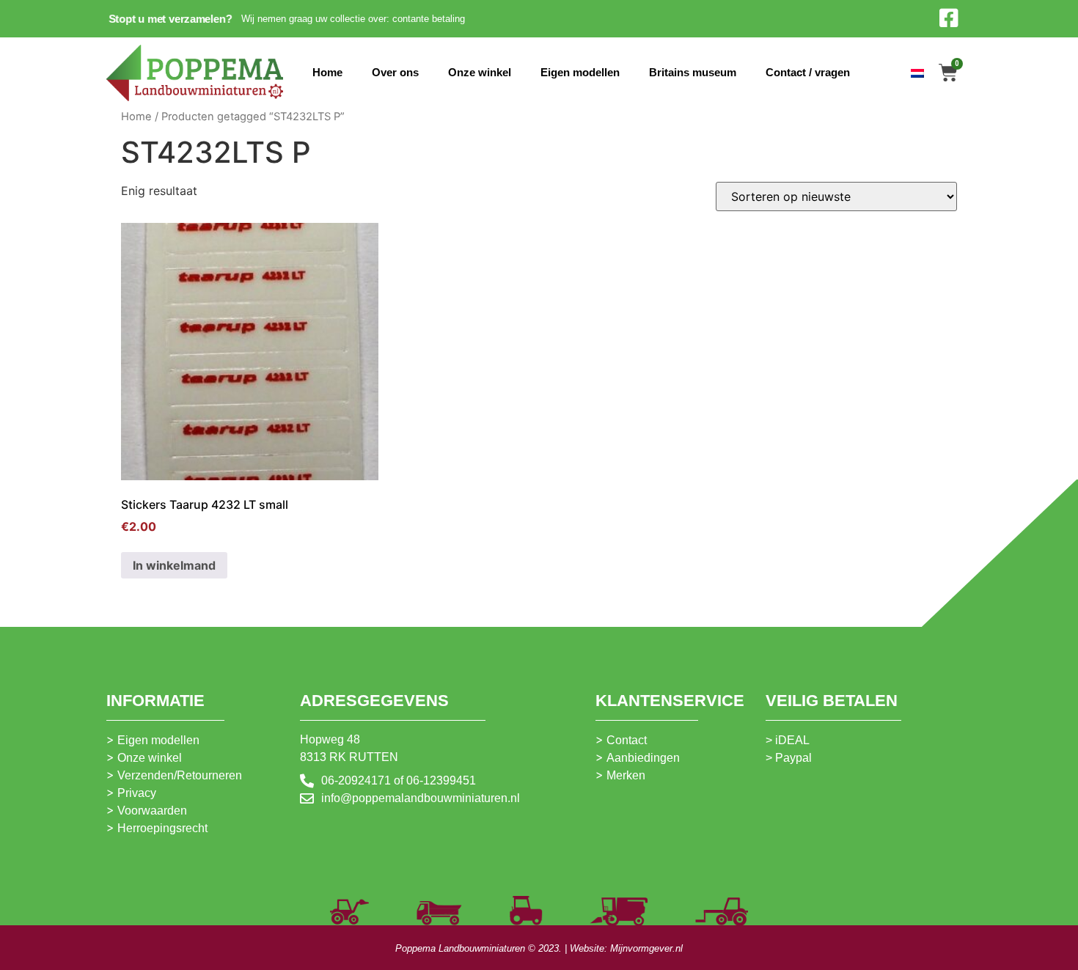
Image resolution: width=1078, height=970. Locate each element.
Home (327, 72)
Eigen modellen (580, 72)
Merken (625, 775)
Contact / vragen (808, 72)
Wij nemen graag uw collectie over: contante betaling (353, 18)
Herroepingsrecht (162, 828)
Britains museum (692, 72)
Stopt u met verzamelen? (170, 19)
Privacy (136, 793)
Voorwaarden (152, 810)
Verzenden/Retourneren (179, 775)
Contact (626, 740)
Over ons (395, 72)
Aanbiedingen (643, 758)
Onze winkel (479, 72)
